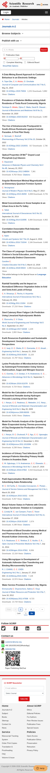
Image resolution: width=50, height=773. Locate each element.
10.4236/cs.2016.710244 (16, 242)
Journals (15, 19)
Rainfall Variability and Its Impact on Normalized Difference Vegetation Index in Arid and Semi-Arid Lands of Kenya (24, 286)
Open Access (32, 736)
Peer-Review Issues (35, 721)
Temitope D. (10, 107)
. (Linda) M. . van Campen (14, 512)
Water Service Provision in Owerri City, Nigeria (24, 585)
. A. (18, 81)
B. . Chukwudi (18, 434)
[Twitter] (3, 628)
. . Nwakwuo (18, 403)
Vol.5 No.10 (37, 213)
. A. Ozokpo (19, 374)
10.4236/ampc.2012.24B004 (17, 171)
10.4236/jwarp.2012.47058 (17, 599)
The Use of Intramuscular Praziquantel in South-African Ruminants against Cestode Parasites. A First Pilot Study (22, 129)
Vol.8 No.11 (37, 110)
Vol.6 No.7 (27, 467)
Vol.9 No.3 (22, 265)
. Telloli (5, 210)
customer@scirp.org (13, 642)
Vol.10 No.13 (17, 441)
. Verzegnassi (8, 188)
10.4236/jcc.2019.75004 (16, 91)
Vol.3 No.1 (43, 489)
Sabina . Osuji (33, 589)
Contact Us (6, 724)
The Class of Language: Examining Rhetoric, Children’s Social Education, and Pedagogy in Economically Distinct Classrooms (24, 254)
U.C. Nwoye (42, 403)
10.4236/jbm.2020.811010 (17, 117)
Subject (5, 713)
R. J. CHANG (7, 569)
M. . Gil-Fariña (8, 486)
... (36, 609)
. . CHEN (18, 569)
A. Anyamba (28, 294)
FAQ (4, 754)
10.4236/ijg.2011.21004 (15, 303)
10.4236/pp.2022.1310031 (17, 146)
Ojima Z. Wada (25, 107)
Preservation (32, 743)
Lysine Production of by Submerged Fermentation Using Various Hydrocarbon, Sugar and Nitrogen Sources (24, 367)
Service (6, 732)
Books (4, 717)
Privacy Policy (32, 750)
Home (7, 19)
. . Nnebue (21, 540)
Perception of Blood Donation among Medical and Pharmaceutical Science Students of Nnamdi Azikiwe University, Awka (24, 533)
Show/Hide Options (10, 66)
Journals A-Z (7, 710)
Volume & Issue (8, 758)
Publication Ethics (34, 739)
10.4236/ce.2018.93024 (16, 268)
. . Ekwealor (37, 463)
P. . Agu (29, 434)
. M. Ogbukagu (8, 463)
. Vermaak (7, 136)
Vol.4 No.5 (28, 191)
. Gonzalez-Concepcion (26, 486)
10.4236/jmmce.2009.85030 (17, 412)
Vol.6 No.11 (27, 377)
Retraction (31, 747)
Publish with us (11, 40)
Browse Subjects (12, 33)
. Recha (18, 294)
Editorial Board (33, 62)
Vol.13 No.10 (30, 139)
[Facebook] (16, 628)
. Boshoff (17, 136)
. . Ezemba (7, 374)
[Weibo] (39, 628)
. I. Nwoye (6, 403)
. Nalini (5, 236)
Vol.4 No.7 (37, 544)
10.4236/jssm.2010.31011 (16, 496)
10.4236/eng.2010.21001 (16, 576)
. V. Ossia (18, 319)
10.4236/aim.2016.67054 (16, 470)
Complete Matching (14, 62)
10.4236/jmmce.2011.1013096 (18, 444)
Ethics (29, 710)
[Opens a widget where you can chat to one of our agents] (40, 768)
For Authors (31, 717)
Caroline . (6, 261)
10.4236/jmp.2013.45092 (16, 194)
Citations (11, 94)
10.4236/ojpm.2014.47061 (17, 550)
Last (19, 613)
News (4, 728)
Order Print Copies (9, 743)
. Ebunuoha (7, 319)
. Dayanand (7, 162)
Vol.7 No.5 (41, 85)
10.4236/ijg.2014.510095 (16, 220)
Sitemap (5, 721)
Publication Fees (33, 724)
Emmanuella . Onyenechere (14, 589)
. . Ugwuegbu (41, 434)
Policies (31, 732)
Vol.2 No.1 (36, 297)
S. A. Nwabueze (8, 540)
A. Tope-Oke (7, 81)
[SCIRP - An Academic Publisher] (18, 4)
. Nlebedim (31, 403)
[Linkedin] (27, 628)
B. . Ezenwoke (28, 348)
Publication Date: (13, 55)
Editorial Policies (33, 713)
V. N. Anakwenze (33, 374)
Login (6, 12)
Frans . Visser (33, 512)
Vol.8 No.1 (16, 351)
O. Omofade (29, 81)
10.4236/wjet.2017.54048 (16, 329)
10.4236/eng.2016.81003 (16, 355)
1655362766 (10, 649)
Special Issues (33, 728)
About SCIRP (34, 706)
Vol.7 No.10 (24, 239)
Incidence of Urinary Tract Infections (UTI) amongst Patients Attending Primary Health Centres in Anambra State (23, 456)
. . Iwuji (6, 348)
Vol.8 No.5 (16, 409)
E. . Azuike (33, 540)
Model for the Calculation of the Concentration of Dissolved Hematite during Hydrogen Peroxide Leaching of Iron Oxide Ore (24, 395)
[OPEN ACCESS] (42, 4)
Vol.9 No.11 (40, 515)
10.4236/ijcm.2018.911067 (17, 521)
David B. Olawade (39, 107)
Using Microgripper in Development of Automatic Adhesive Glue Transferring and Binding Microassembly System (22, 562)
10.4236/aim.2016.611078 (17, 383)
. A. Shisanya (8, 294)
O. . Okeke (16, 348)
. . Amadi (41, 348)
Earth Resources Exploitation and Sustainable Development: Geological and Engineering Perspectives (24, 341)
